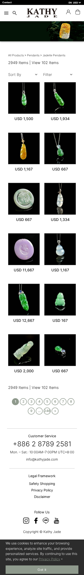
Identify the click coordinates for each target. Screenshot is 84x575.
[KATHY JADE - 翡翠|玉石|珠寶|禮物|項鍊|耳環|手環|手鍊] (42, 13)
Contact (7, 2)
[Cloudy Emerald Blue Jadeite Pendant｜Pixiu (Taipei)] (24, 199)
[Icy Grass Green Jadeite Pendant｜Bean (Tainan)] (60, 98)
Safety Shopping (42, 484)
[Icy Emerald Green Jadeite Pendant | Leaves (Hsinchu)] (24, 300)
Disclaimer (42, 497)
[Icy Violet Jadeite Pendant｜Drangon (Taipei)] (24, 249)
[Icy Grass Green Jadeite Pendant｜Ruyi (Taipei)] (24, 350)
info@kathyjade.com (42, 459)
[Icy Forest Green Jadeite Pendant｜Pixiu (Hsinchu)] (60, 148)
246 (47, 411)
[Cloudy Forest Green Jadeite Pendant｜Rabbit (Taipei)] (60, 300)
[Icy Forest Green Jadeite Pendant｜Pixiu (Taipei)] (60, 350)
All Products (16, 55)
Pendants (33, 55)
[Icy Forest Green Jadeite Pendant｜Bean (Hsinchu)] (24, 98)
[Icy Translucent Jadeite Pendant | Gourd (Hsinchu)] (60, 199)
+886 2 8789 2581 (42, 444)
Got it (42, 569)
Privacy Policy (42, 490)
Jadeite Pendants (54, 55)
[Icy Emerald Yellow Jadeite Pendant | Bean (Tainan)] (24, 148)
